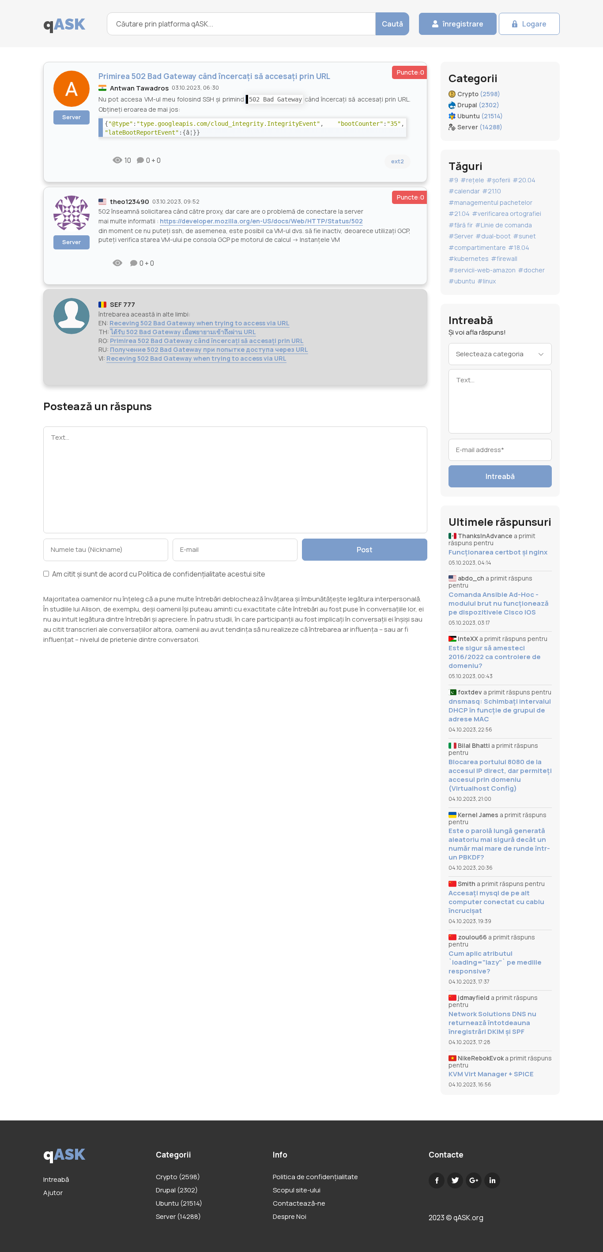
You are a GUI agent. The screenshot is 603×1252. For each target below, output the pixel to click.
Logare (534, 24)
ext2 (397, 161)
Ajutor (53, 1192)
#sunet (524, 236)
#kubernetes (468, 258)
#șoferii (498, 180)
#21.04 (459, 213)
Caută (392, 24)
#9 (453, 180)
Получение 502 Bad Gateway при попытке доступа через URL (209, 349)
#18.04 (518, 247)
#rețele (472, 180)
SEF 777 (122, 304)
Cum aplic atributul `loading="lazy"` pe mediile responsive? (495, 962)
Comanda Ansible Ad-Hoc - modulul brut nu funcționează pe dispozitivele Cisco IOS (498, 603)
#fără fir (460, 225)
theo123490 (129, 201)
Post (365, 549)
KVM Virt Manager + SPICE (491, 1074)
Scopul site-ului (296, 1190)
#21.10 (491, 191)
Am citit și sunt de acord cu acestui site (158, 574)
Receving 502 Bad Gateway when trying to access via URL (199, 323)
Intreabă (500, 476)
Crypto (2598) (178, 1176)
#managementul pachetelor (490, 202)
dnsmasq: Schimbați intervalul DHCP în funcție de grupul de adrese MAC (499, 710)
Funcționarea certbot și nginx (497, 552)
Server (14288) (178, 1216)
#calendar (464, 191)
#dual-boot (493, 236)
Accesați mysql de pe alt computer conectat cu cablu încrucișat (496, 902)
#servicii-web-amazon (482, 270)
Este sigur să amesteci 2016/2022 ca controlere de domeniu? (494, 657)
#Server (460, 236)
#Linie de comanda (503, 225)
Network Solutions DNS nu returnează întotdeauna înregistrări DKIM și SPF (492, 1023)
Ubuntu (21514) (179, 1203)
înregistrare (463, 24)
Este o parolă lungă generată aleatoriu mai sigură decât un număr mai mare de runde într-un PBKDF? (499, 844)
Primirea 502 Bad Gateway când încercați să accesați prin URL (207, 340)
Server (71, 117)
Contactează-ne (299, 1203)
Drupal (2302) (177, 1190)
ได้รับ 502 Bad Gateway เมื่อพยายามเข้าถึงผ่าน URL (183, 332)
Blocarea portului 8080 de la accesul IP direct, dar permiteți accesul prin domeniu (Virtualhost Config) (500, 775)
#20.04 (524, 180)
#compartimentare (477, 247)
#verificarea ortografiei (506, 213)
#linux (486, 281)
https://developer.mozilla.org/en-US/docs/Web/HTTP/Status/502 (261, 221)
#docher (531, 270)
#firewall (504, 258)
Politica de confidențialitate (182, 574)
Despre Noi (289, 1216)
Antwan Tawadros (139, 88)
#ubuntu (461, 281)
